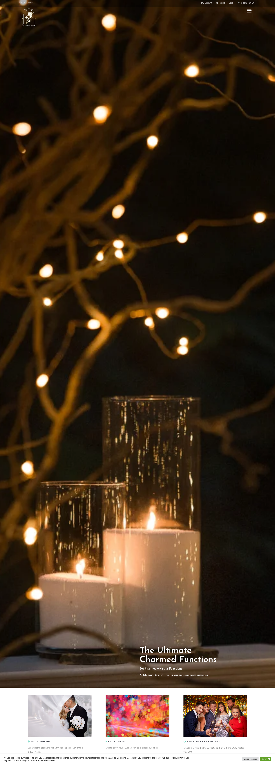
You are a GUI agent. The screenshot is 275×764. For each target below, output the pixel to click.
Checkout (220, 3)
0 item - (248, 3)
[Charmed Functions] (29, 28)
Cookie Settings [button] (250, 759)
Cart (231, 3)
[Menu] (249, 11)
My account (206, 3)
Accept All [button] (266, 759)
